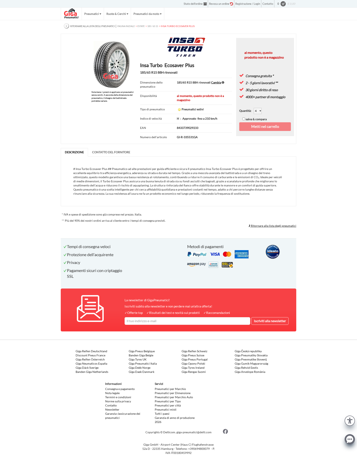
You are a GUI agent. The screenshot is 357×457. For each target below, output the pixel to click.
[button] (350, 420)
